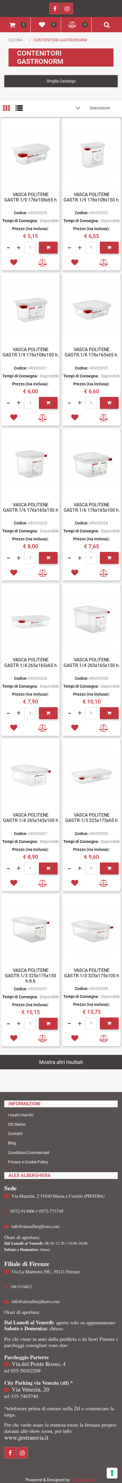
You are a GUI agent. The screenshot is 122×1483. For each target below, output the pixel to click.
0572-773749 (51, 1211)
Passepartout (83, 1479)
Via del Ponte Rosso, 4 (39, 1364)
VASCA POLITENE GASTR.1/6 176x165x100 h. (92, 507)
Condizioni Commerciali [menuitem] (28, 1152)
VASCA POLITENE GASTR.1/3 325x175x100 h (91, 973)
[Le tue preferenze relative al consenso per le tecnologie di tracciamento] (112, 1473)
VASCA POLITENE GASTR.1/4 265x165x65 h (30, 662)
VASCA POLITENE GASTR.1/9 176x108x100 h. (31, 352)
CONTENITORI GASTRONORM (60, 40)
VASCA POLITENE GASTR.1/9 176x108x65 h (30, 197)
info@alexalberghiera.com (35, 1226)
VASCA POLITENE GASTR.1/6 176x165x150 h (30, 507)
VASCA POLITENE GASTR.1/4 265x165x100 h (30, 817)
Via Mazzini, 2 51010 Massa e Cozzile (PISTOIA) (57, 1196)
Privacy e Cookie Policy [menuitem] (28, 1162)
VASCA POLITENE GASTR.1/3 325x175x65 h (91, 817)
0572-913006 (22, 1211)
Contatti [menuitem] (15, 1133)
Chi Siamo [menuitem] (17, 1124)
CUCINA (16, 40)
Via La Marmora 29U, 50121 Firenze (45, 1272)
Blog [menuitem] (12, 1143)
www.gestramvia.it (26, 1437)
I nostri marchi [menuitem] (20, 1115)
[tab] (9, 108)
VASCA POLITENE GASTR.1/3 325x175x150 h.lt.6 (30, 976)
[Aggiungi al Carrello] (48, 248)
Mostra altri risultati (61, 1062)
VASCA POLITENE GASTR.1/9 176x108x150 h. (92, 197)
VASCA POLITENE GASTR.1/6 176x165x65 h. (91, 352)
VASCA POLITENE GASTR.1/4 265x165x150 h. (92, 662)
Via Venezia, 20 (30, 1389)
